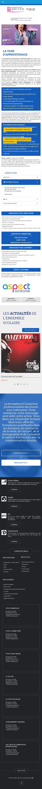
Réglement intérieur (9, 598)
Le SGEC (6, 591)
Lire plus (4, 380)
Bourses (6, 571)
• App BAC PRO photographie (12, 191)
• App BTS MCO (8, 194)
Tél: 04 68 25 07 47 (11, 613)
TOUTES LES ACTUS (30, 330)
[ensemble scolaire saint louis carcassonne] (32, 778)
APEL (5, 567)
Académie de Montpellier (11, 594)
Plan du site (7, 586)
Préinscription (25, 571)
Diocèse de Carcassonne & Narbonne (14, 589)
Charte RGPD (7, 596)
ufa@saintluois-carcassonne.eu (21, 242)
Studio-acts (16, 778)
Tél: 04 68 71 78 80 (11, 635)
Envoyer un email (11, 611)
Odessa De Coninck (21, 237)
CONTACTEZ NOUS (20, 453)
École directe (25, 569)
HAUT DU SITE (21, 770)
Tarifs (5, 564)
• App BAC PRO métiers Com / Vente (14, 187)
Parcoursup (25, 564)
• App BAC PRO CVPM (10, 189)
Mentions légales (8, 584)
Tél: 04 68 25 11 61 (11, 658)
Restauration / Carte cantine (11, 562)
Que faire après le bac (28, 562)
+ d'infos (13, 489)
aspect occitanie (11, 299)
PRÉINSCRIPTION (20, 463)
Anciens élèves (8, 569)
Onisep (24, 566)
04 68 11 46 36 (21, 240)
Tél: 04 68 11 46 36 (11, 704)
